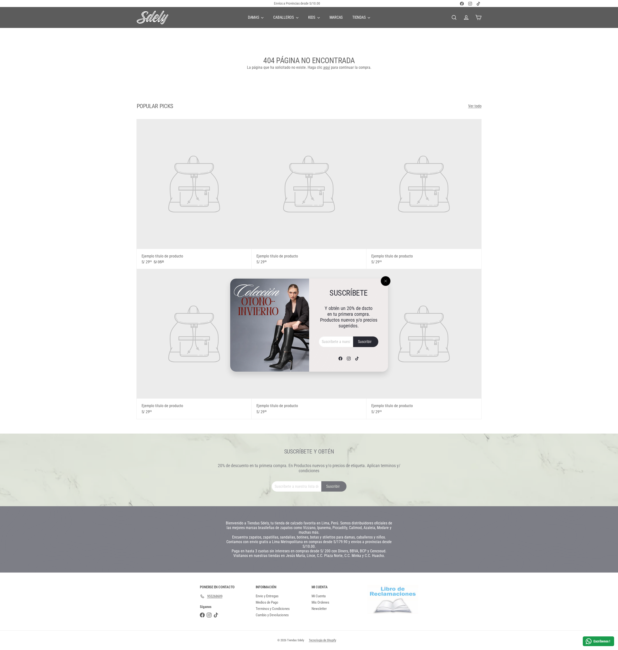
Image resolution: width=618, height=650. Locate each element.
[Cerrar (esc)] (385, 281)
